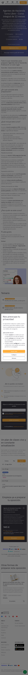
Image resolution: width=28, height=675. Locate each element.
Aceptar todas (14, 351)
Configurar (14, 354)
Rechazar (14, 358)
